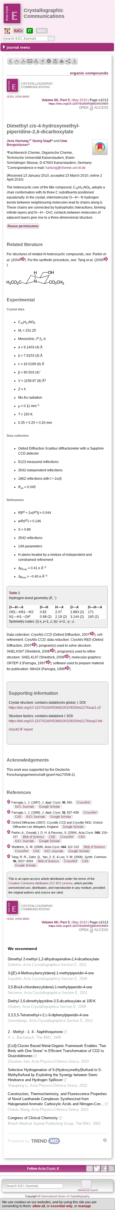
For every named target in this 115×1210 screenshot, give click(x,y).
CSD (52, 836)
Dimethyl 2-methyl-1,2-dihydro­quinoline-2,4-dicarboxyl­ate (53, 959)
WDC (41, 31)
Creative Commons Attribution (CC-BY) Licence (40, 883)
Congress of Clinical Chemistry (33, 1118)
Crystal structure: (21, 703)
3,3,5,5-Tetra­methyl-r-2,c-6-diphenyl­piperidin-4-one (48, 1015)
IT (30, 31)
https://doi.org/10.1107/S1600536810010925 (78, 103)
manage (84, 1206)
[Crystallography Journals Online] (7, 31)
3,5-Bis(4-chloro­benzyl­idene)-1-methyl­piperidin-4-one (50, 987)
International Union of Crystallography (65, 1196)
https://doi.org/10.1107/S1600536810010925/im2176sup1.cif (54, 708)
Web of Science (33, 836)
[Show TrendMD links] (105, 1140)
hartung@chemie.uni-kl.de (65, 168)
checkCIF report (21, 729)
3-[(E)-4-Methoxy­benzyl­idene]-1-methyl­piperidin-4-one (51, 973)
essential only (62, 1206)
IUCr (18, 31)
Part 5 (65, 100)
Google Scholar (49, 806)
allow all (38, 1206)
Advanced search (88, 1190)
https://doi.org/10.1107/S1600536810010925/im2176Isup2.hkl (55, 721)
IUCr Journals (24, 806)
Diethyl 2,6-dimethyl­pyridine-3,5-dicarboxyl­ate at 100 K (52, 1001)
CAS (18, 816)
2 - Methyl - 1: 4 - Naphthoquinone (35, 1032)
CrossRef (83, 802)
